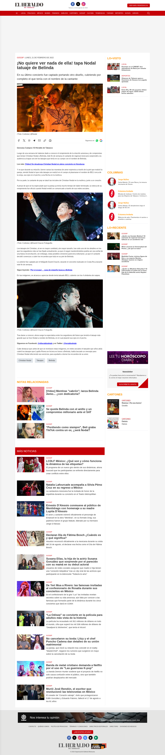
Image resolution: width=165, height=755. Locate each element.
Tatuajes (40, 360)
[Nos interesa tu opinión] (82, 717)
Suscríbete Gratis (127, 384)
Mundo (47, 13)
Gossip (82, 13)
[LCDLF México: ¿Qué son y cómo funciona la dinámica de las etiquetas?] (30, 467)
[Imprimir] (50, 140)
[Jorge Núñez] (111, 181)
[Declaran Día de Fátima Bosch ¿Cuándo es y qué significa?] (30, 541)
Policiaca (31, 13)
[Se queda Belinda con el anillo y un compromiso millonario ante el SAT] (30, 412)
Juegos (135, 13)
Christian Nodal (25, 360)
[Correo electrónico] (39, 140)
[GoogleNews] (85, 738)
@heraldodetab (70, 343)
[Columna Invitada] (111, 193)
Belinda (52, 360)
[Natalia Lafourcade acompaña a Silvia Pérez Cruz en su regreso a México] (30, 489)
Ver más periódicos (138, 5)
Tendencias (100, 13)
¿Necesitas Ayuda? (82, 732)
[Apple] (91, 738)
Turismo (110, 13)
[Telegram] (34, 140)
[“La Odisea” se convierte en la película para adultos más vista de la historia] (30, 621)
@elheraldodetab (45, 343)
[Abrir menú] (16, 13)
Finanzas (55, 13)
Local (23, 13)
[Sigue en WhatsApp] (97, 140)
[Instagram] (83, 4)
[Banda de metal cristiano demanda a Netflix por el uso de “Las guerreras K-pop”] (30, 671)
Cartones (74, 13)
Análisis (64, 13)
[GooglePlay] (96, 738)
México (40, 13)
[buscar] (148, 13)
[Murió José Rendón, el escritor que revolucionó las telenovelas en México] (30, 695)
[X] (78, 4)
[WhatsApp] (29, 140)
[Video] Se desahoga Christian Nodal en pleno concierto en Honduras (55, 164)
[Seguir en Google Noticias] (101, 140)
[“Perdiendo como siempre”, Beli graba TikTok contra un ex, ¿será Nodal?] (30, 430)
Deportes (119, 13)
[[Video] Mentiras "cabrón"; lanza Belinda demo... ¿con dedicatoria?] (30, 394)
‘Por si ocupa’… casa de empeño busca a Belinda (51, 270)
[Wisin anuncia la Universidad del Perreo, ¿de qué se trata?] (113, 246)
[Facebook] (73, 4)
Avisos (128, 13)
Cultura (90, 13)
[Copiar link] (45, 140)
